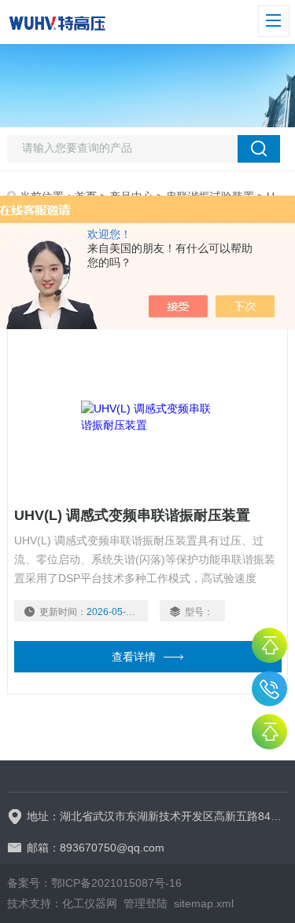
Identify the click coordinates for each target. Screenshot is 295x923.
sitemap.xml (204, 903)
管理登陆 (146, 903)
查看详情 (134, 656)
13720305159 (269, 688)
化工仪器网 (89, 903)
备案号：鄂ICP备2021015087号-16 (94, 883)
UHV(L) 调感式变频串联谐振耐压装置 (132, 515)
